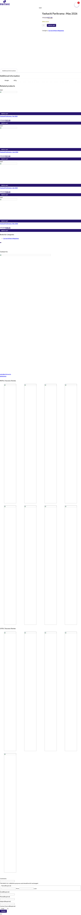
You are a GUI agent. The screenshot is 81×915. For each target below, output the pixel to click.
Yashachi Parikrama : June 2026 (9, 152)
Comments (3, 878)
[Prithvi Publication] (4, 5)
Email (4, 892)
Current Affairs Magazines (56, 30)
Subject (5, 901)
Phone (5, 896)
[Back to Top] (0, 242)
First (17, 888)
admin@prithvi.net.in (5, 374)
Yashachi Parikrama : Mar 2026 (9, 223)
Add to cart (51, 25)
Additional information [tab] (9, 70)
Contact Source (7, 906)
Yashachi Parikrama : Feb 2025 (9, 116)
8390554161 (3, 376)
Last (35, 888)
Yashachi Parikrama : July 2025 (9, 188)
